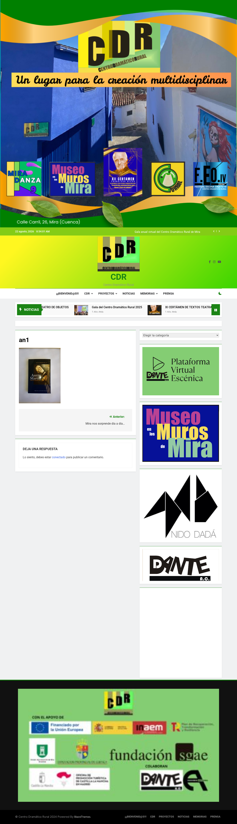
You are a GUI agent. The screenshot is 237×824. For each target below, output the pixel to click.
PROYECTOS (106, 293)
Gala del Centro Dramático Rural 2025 (83, 307)
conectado (59, 457)
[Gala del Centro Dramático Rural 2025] (47, 312)
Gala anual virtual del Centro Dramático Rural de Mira (167, 231)
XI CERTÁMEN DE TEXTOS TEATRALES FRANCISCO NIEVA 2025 (173, 307)
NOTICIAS (129, 293)
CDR (119, 277)
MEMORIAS (147, 293)
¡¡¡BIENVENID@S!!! (67, 293)
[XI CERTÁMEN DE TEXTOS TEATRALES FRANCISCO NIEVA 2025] (120, 312)
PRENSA (168, 293)
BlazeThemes (82, 816)
